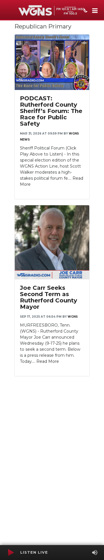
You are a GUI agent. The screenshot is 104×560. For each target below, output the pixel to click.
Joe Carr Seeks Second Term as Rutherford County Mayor (48, 297)
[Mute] (94, 552)
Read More (47, 361)
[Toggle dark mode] (85, 11)
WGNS (73, 317)
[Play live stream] (11, 552)
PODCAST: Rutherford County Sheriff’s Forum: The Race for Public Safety (51, 111)
